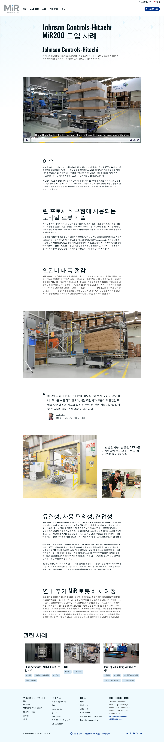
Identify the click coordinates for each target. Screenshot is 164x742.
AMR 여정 (34, 9)
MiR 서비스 (56, 716)
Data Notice (85, 713)
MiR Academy (57, 724)
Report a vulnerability (89, 720)
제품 (25, 9)
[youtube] (140, 733)
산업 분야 (54, 9)
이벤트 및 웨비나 (59, 701)
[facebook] (130, 733)
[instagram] (133, 733)
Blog (53, 705)
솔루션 (26, 715)
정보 (63, 9)
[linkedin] (126, 733)
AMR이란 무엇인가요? (32, 708)
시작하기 (27, 704)
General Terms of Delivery (91, 716)
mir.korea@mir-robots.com (119, 716)
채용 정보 (84, 705)
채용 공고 (84, 709)
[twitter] (137, 733)
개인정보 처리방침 (92, 733)
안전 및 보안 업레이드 (61, 720)
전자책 (54, 713)
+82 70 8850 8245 (115, 719)
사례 (44, 9)
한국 (158, 2)
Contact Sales (152, 9)
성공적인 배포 (29, 712)
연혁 (82, 701)
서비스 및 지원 (143, 2)
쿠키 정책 (106, 733)
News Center (57, 709)
